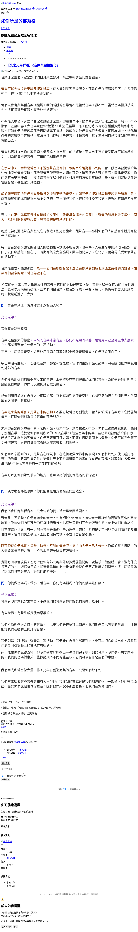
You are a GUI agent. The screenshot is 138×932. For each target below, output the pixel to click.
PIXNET (49, 894)
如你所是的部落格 (18, 21)
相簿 (8, 47)
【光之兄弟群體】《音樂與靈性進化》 (33, 65)
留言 (23, 742)
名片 (8, 54)
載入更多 (5, 763)
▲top (3, 758)
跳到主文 (5, 28)
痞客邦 (17, 742)
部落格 (9, 50)
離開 (15, 927)
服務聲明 (94, 894)
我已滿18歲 (6, 927)
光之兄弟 (22, 753)
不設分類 (23, 42)
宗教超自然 (23, 750)
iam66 (3, 727)
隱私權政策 (84, 894)
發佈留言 (5, 779)
